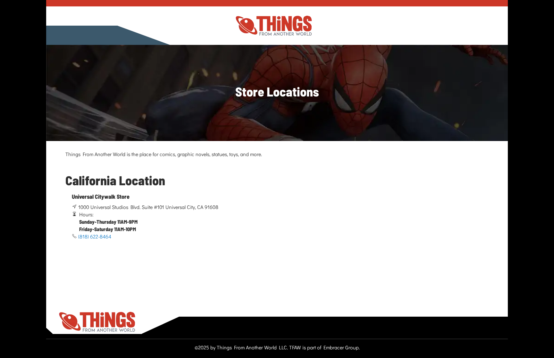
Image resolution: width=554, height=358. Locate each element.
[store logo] (274, 26)
